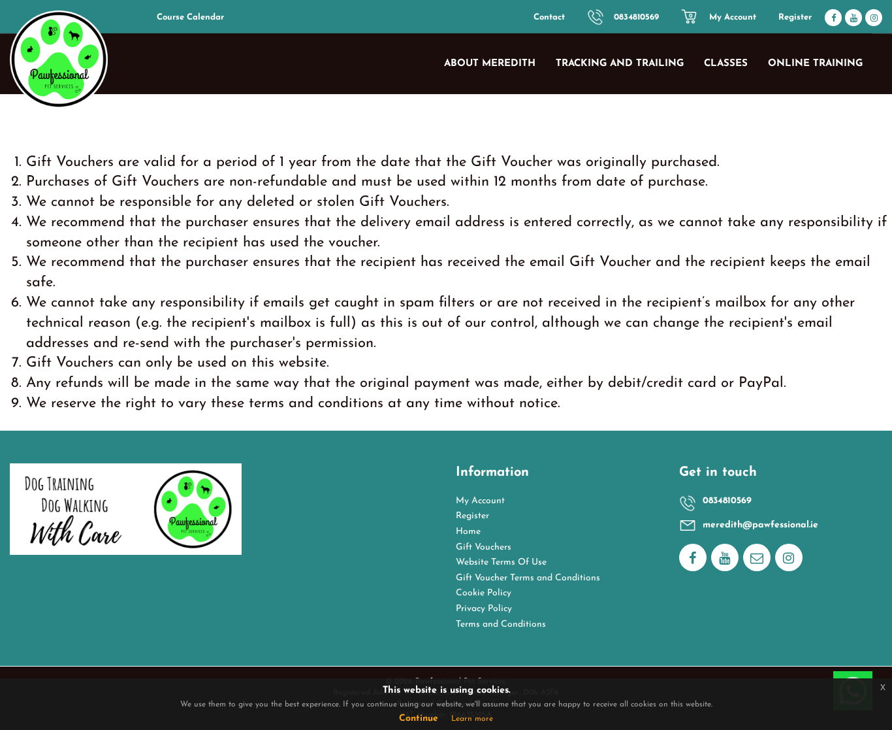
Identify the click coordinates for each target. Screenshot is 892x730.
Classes (726, 64)
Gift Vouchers (483, 547)
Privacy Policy (484, 609)
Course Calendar (190, 17)
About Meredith (489, 64)
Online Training (815, 64)
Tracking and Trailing (620, 64)
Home (468, 532)
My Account (732, 17)
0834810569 (636, 17)
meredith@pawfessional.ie (760, 525)
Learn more (472, 719)
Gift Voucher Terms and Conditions (528, 578)
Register (795, 17)
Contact (549, 17)
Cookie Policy (483, 593)
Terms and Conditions (501, 624)
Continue (418, 718)
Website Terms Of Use (501, 562)
